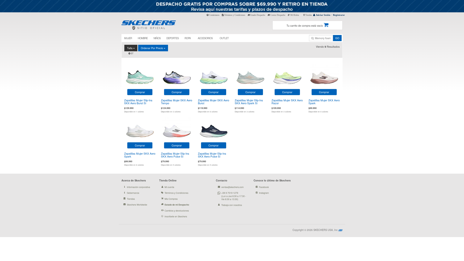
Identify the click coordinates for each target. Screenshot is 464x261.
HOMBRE (143, 38)
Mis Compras (171, 198)
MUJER (128, 38)
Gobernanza (133, 192)
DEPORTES (172, 38)
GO (337, 38)
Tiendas (308, 15)
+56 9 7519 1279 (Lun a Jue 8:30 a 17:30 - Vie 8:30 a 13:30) (233, 195)
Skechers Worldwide (137, 204)
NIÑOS (157, 38)
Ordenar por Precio (152, 48)
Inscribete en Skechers (176, 216)
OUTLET (224, 38)
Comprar (140, 92)
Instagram (264, 192)
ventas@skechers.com (232, 186)
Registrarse (339, 15)
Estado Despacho (257, 15)
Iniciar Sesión (323, 15)
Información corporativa (138, 186)
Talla (130, 48)
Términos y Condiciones (234, 15)
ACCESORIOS (205, 38)
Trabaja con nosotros (231, 204)
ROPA (188, 38)
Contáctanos (213, 15)
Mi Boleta (294, 15)
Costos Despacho (277, 15)
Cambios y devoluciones (177, 210)
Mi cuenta (169, 186)
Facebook (264, 186)
